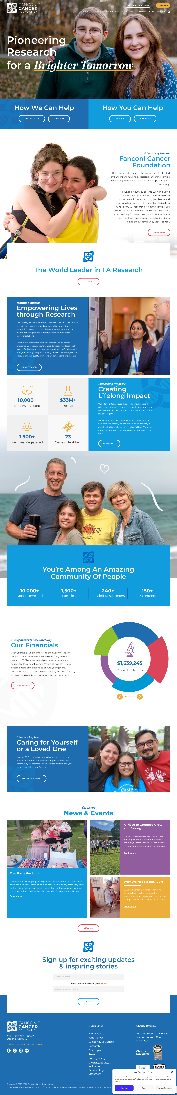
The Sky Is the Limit (24, 873)
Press (91, 1054)
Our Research (29, 367)
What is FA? (95, 1037)
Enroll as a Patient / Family (138, 5)
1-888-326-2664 (16, 1044)
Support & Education (101, 1041)
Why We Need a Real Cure (144, 881)
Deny (144, 1088)
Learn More (159, 232)
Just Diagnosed (32, 118)
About (86, 12)
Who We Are (96, 1033)
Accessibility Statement (96, 1072)
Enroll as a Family (31, 778)
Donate (120, 118)
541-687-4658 (35, 1044)
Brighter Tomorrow (84, 64)
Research (97, 12)
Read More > (16, 896)
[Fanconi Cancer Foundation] (23, 8)
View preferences (164, 1088)
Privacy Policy (96, 1058)
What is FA (58, 118)
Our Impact (109, 443)
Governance (23, 685)
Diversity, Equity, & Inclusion (99, 1064)
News (151, 12)
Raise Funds (145, 118)
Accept (124, 1088)
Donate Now (163, 5)
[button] (172, 1072)
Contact (161, 12)
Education (128, 12)
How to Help (112, 12)
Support (141, 12)
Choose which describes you (88, 983)
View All (88, 928)
